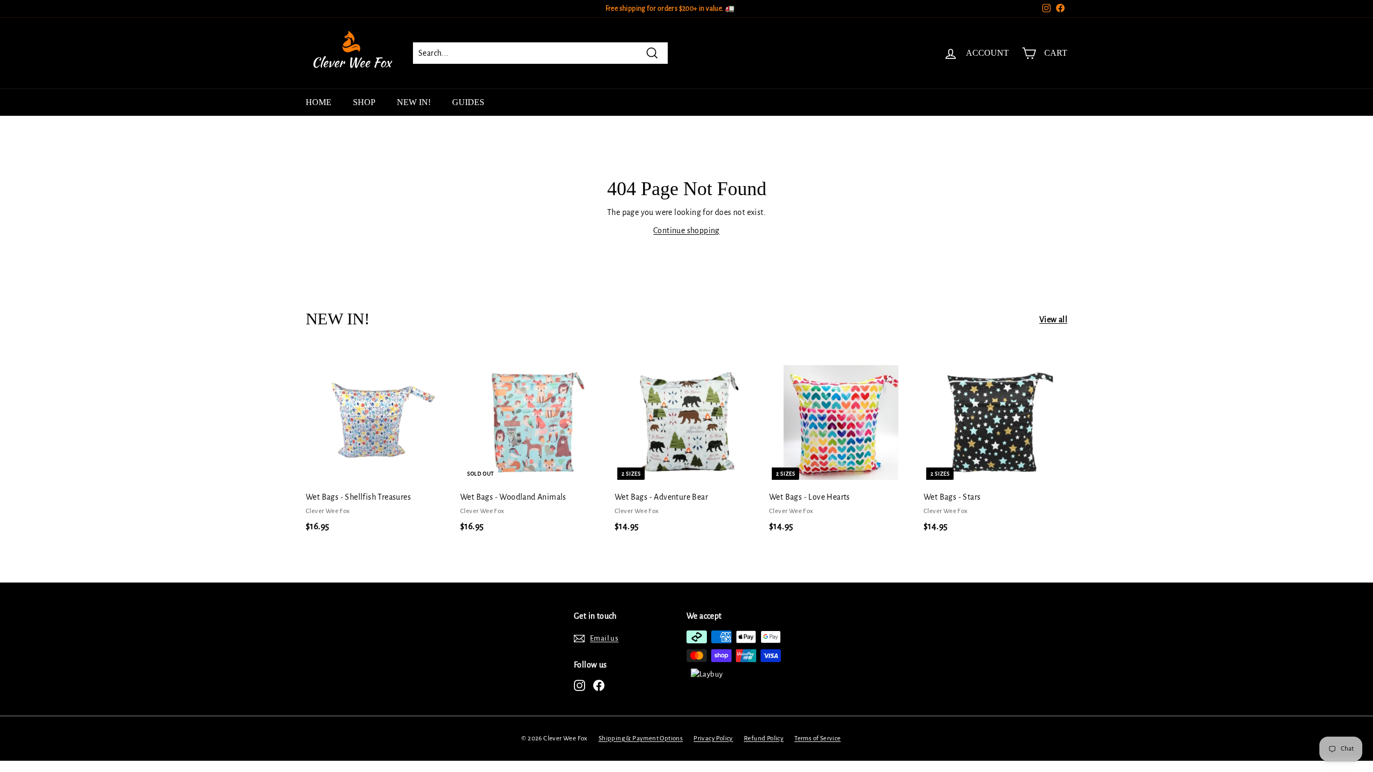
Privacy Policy (713, 738)
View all (1053, 319)
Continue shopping (686, 230)
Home (318, 102)
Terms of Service (817, 738)
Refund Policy (764, 738)
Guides (468, 102)
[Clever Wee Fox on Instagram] (579, 685)
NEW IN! (414, 102)
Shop (364, 102)
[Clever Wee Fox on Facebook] (598, 685)
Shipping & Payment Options (641, 738)
